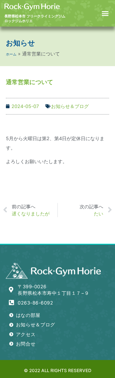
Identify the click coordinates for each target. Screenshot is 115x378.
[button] (105, 13)
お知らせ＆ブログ (70, 106)
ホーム (11, 54)
